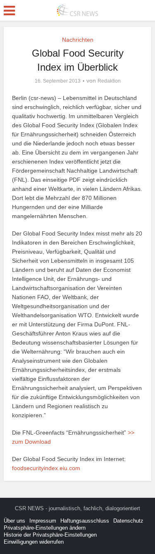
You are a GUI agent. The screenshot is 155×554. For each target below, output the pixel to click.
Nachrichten (77, 39)
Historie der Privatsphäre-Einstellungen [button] (50, 535)
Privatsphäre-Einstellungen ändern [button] (45, 528)
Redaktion (109, 81)
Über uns (14, 521)
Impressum (42, 521)
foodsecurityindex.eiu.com (46, 468)
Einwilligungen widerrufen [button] (34, 542)
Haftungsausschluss (84, 521)
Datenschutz (128, 521)
